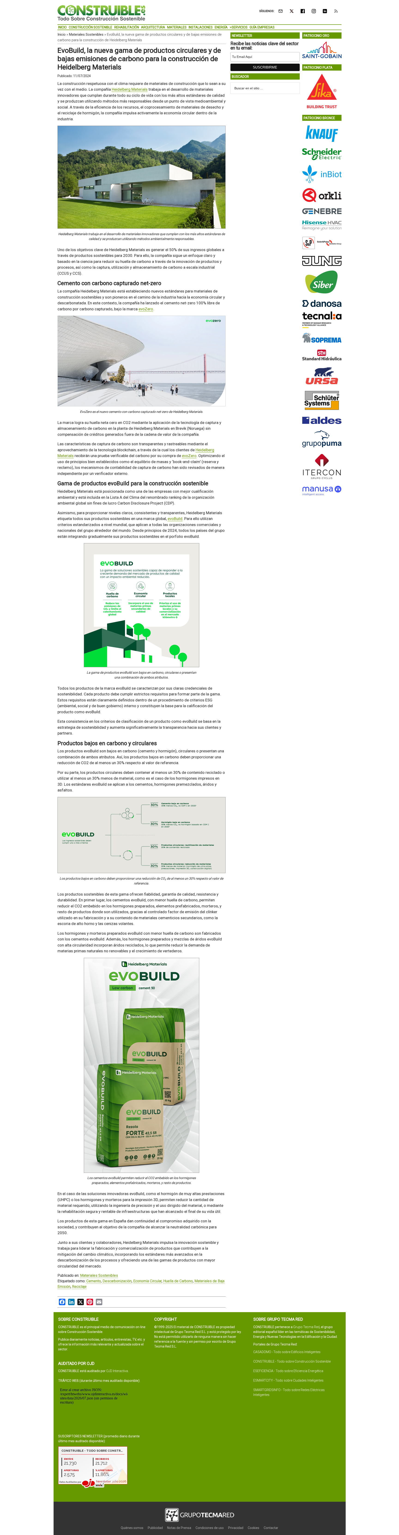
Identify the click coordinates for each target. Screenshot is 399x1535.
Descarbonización (117, 1281)
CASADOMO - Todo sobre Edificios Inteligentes (286, 1352)
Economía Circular (147, 1281)
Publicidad (155, 1528)
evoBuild (175, 518)
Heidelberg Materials (130, 89)
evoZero (146, 309)
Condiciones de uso (210, 1528)
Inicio (61, 34)
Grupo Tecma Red (306, 1327)
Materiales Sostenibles (86, 34)
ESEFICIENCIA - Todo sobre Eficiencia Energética (288, 1371)
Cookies (253, 1528)
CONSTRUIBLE (101, 12)
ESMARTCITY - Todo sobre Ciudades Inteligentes (288, 1380)
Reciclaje (79, 1286)
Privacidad (235, 1528)
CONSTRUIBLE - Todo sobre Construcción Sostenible (292, 1361)
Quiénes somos (132, 1528)
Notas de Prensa (179, 1528)
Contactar (271, 1528)
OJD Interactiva (117, 1371)
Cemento (93, 1281)
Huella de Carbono (178, 1281)
